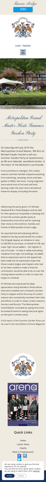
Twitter (19, 459)
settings (36, 471)
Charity (23, 448)
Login (18, 45)
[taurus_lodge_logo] (23, 28)
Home (23, 440)
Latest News (23, 444)
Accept (9, 476)
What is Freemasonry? (23, 451)
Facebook (19, 456)
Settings (21, 476)
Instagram (25, 456)
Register (27, 45)
